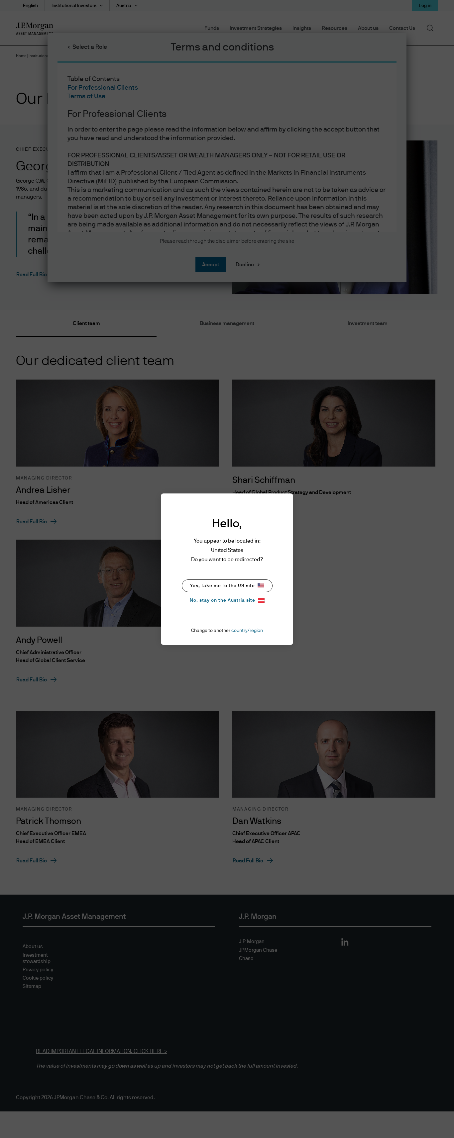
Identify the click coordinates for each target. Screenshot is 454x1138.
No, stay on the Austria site (222, 600)
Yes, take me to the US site (222, 585)
